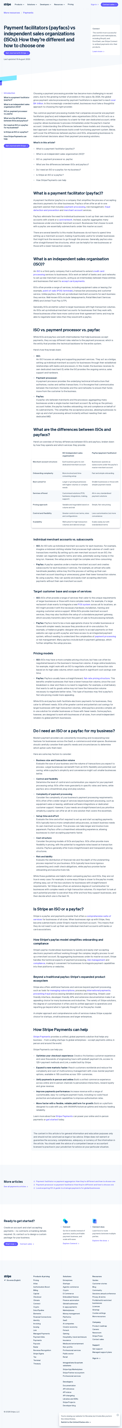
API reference (68, 1389)
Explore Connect (70, 1243)
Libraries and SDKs (70, 1399)
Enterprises (67, 1280)
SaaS (65, 1320)
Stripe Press (97, 1336)
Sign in (94, 4)
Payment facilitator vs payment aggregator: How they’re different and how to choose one (75, 1181)
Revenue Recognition (42, 1350)
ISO (38, 271)
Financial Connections (42, 1317)
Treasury (37, 1363)
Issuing (36, 1327)
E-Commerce (68, 1293)
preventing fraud (41, 993)
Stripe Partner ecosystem (73, 1372)
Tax (34, 1357)
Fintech (66, 1330)
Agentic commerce (71, 1287)
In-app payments (70, 1307)
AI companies (68, 1323)
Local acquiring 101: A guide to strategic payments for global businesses (68, 1188)
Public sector (68, 1353)
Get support (97, 1349)
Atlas (35, 1283)
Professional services (72, 1350)
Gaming (66, 1333)
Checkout (37, 1297)
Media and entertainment (73, 1343)
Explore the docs (99, 1240)
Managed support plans (102, 1352)
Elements (37, 1313)
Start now (10, 1244)
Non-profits (68, 1347)
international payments (98, 990)
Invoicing (37, 1323)
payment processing (74, 206)
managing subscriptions (62, 990)
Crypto (36, 1307)
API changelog (69, 1395)
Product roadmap (99, 1326)
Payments (28, 12)
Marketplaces (68, 1310)
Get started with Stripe (16, 53)
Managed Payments (41, 1333)
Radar (35, 1347)
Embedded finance (71, 1297)
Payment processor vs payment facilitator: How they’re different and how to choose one (75, 1184)
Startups (66, 1283)
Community (97, 1290)
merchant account (73, 210)
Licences (96, 1306)
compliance (39, 963)
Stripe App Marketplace (72, 1369)
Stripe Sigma (38, 1353)
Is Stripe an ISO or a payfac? (16, 132)
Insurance (67, 1340)
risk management (96, 959)
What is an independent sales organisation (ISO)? (16, 105)
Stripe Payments (41, 1036)
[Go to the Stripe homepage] (6, 1276)
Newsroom (97, 1332)
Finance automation (71, 1300)
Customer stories (99, 1283)
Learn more (97, 51)
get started (52, 1119)
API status (67, 1392)
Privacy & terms (99, 1297)
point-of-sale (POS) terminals (58, 290)
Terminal (37, 1360)
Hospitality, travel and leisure (75, 1337)
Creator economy (70, 1327)
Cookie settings (99, 1313)
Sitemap (95, 1310)
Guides (95, 1280)
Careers (95, 1329)
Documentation (69, 1385)
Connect (36, 1303)
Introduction (9, 93)
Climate (36, 1300)
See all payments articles (15, 1186)
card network (65, 219)
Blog (94, 1287)
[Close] (117, 1415)
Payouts (36, 1343)
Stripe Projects (69, 1402)
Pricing (71, 4)
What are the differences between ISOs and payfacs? (16, 119)
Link (35, 1330)
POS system (84, 604)
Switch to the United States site (75, 1422)
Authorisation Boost (41, 1287)
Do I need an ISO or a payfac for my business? (16, 126)
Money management (71, 1313)
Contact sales (109, 4)
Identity (36, 1320)
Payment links (39, 1337)
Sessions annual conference (104, 1293)
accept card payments (73, 281)
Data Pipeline (38, 1310)
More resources (12, 12)
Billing (35, 1290)
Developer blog (69, 1405)
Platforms (67, 1317)
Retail (65, 1357)
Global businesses (70, 1303)
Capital (36, 1293)
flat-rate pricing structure (97, 678)
